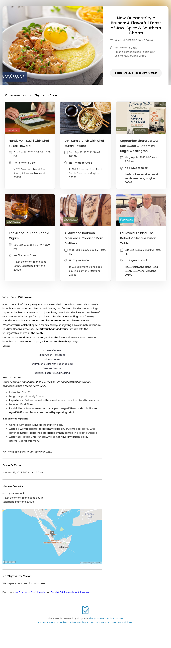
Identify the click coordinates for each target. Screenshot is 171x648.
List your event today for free (106, 618)
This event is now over (136, 73)
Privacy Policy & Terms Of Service (90, 622)
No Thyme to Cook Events (30, 592)
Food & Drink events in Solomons (70, 592)
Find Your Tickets (122, 622)
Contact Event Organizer (52, 622)
